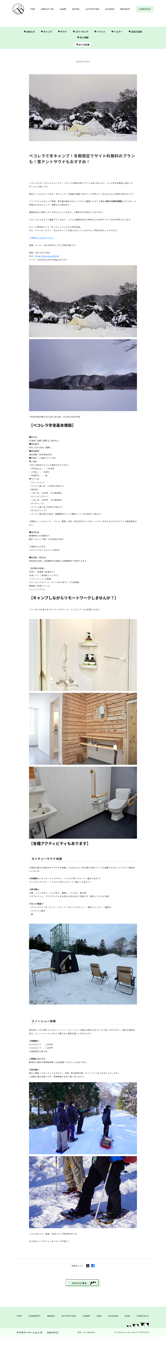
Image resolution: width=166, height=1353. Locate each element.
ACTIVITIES (92, 9)
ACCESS (109, 9)
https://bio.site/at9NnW (47, 256)
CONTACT (143, 1316)
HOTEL (76, 9)
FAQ (127, 1316)
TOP (32, 9)
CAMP (63, 9)
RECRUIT (125, 9)
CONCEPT (35, 1316)
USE (99, 1316)
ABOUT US (47, 9)
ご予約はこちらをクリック (41, 237)
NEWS (51, 1316)
